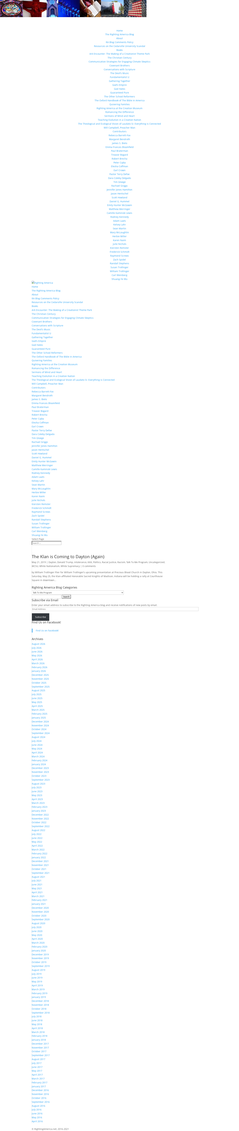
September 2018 (41, 1012)
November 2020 (40, 911)
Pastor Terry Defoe (119, 174)
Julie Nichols (119, 243)
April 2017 (37, 1074)
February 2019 (39, 993)
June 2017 (37, 1067)
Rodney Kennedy (119, 216)
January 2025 (39, 717)
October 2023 (39, 775)
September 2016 (41, 1101)
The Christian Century (120, 57)
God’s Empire (119, 84)
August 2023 (38, 783)
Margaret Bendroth (119, 139)
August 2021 (38, 876)
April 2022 (37, 845)
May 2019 (37, 981)
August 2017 (38, 1059)
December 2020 (40, 907)
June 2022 (37, 838)
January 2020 (39, 950)
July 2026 (36, 647)
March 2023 (38, 802)
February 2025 (39, 713)
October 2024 (39, 729)
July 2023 (36, 787)
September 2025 (41, 686)
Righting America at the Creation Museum (119, 108)
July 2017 (36, 1063)
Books (119, 50)
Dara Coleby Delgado (119, 178)
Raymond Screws (119, 255)
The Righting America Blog (119, 34)
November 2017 (40, 1047)
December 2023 (40, 768)
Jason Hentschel (119, 193)
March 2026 (38, 663)
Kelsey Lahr (119, 224)
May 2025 (37, 702)
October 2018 (39, 1008)
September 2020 (41, 919)
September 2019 (41, 966)
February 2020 (39, 946)
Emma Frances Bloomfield (120, 147)
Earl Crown (120, 170)
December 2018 (40, 1000)
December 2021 (40, 861)
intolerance (80, 562)
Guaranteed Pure (119, 92)
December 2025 (40, 674)
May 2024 (37, 748)
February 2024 (39, 760)
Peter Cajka (119, 162)
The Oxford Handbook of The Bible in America (120, 100)
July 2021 (36, 880)
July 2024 (36, 740)
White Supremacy (70, 566)
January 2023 (39, 810)
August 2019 (38, 969)
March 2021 (38, 896)
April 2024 (37, 752)
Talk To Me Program (137, 562)
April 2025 (37, 706)
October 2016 (39, 1098)
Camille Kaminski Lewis (119, 212)
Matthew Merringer (119, 209)
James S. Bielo (119, 143)
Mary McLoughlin (119, 232)
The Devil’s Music (119, 73)
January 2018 (39, 1039)
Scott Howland (119, 197)
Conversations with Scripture (119, 69)
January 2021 (39, 903)
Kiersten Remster (119, 247)
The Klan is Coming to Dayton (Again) (68, 556)
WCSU (35, 566)
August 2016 (38, 1105)
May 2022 (37, 841)
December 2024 (40, 721)
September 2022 (41, 826)
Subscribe (40, 617)
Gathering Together (119, 81)
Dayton (52, 562)
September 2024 (41, 733)
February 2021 (39, 900)
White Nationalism (49, 566)
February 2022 (39, 853)
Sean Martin (119, 228)
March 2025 (38, 709)
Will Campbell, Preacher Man (119, 127)
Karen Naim (119, 240)
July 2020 (36, 927)
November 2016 (40, 1094)
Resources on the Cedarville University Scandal (119, 46)
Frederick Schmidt (119, 251)
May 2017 (37, 1070)
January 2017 (39, 1086)
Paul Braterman (119, 150)
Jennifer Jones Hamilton (119, 189)
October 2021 (39, 869)
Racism (121, 562)
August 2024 (38, 737)
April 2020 (37, 938)
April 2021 (37, 892)
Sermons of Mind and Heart (119, 115)
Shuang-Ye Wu (119, 279)
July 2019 (36, 973)
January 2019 (39, 997)
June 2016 (37, 1113)
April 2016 (37, 1121)
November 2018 (40, 1004)
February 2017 (39, 1082)
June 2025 (37, 698)
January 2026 (39, 670)
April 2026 (37, 659)
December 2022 (40, 814)
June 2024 (37, 744)
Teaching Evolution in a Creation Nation (119, 119)
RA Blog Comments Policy (119, 42)
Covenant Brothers (119, 65)
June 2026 (37, 651)
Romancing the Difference (119, 112)
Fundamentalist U (119, 77)
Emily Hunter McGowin (119, 205)
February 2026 (39, 667)
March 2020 (38, 942)
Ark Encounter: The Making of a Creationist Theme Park (119, 53)
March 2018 (38, 1032)
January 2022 (39, 857)
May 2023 (37, 795)
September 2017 (41, 1055)
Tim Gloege (119, 181)
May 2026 (37, 655)
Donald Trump (65, 562)
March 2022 (38, 849)
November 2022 (40, 818)
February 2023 (39, 806)
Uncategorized (157, 562)
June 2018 (37, 1020)
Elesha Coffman (119, 166)
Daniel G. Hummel (119, 201)
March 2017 (38, 1078)
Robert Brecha (119, 158)
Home (119, 30)
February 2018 (39, 1035)
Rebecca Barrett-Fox (119, 135)
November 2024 (40, 725)
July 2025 (36, 694)
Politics (97, 562)
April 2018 (37, 1028)
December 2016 (40, 1090)
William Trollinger (119, 271)
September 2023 (41, 779)
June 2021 (37, 884)
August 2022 (38, 830)
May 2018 (37, 1024)
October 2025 (39, 682)
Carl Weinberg (119, 275)
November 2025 (40, 678)
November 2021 (40, 865)
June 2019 (37, 977)
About (119, 38)
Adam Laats (119, 220)
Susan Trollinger (119, 267)
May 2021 (37, 888)
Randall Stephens (119, 263)
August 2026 (38, 643)
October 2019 (39, 962)
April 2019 (37, 985)
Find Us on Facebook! (46, 622)
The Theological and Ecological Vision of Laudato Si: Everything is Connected (119, 123)
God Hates (119, 88)
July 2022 (36, 834)
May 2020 (37, 935)
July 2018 (36, 1016)
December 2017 (40, 1043)
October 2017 (39, 1051)
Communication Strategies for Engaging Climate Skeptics (119, 61)
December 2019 (40, 954)
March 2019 (38, 989)
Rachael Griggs (119, 185)
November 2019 (40, 958)
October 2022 (39, 822)
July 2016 (36, 1109)
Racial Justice (109, 562)
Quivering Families (119, 104)
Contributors (119, 131)
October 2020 (39, 915)
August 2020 (38, 923)
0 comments (89, 566)
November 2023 (40, 771)
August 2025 (38, 690)
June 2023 (37, 791)
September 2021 (41, 872)
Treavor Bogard (119, 154)
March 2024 (38, 756)
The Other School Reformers (119, 96)
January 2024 (39, 764)
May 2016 (37, 1117)
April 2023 (37, 799)
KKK (90, 562)
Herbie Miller (119, 236)
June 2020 (37, 931)
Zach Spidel (119, 259)
